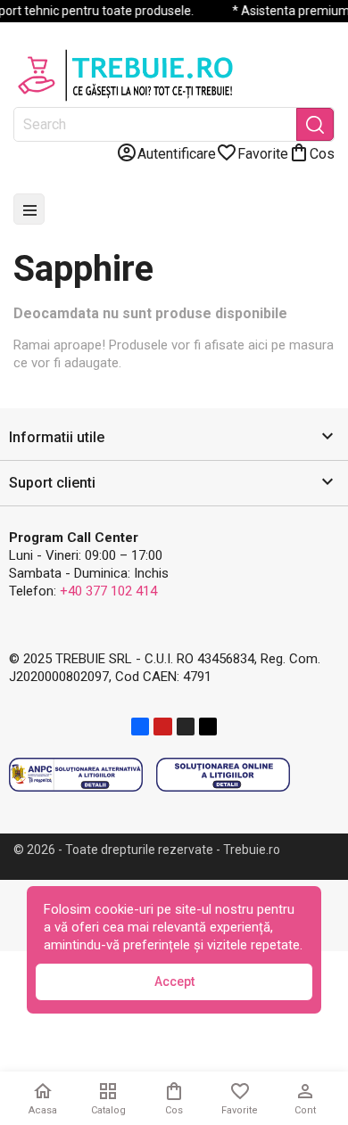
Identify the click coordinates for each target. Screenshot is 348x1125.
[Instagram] (186, 726)
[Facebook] (140, 726)
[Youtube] (162, 726)
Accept (174, 981)
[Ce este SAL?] (76, 774)
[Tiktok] (208, 726)
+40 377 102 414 (108, 591)
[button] (174, 438)
